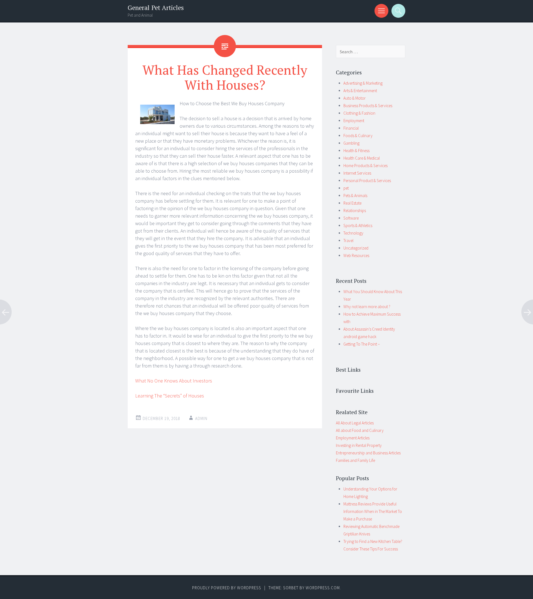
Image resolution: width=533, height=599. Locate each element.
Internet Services (357, 173)
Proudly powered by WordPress (226, 587)
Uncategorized (355, 248)
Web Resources (356, 255)
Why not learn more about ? (366, 306)
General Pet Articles (156, 7)
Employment (353, 120)
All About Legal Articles (355, 423)
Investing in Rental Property (359, 445)
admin (201, 418)
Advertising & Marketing (363, 83)
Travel (348, 240)
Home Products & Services (365, 165)
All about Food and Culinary (360, 430)
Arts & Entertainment (360, 90)
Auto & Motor (354, 98)
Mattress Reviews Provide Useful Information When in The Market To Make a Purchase (372, 511)
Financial (351, 128)
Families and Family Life (355, 460)
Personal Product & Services (367, 180)
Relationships (354, 210)
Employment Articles (352, 438)
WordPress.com (323, 587)
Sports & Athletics (357, 225)
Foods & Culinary (358, 135)
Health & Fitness (356, 150)
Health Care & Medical (361, 158)
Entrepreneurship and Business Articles (368, 452)
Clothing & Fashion (359, 113)
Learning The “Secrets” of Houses (169, 395)
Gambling (351, 143)
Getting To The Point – (361, 344)
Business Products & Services (367, 105)
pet (346, 188)
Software (351, 218)
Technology (353, 233)
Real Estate (352, 203)
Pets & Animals (355, 195)
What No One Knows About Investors (173, 380)
